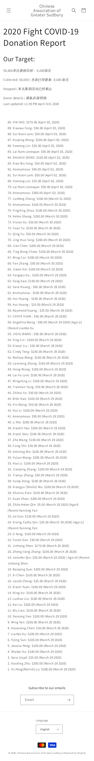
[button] (9, 10)
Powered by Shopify (74, 752)
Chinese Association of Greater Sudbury (40, 752)
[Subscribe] (69, 700)
